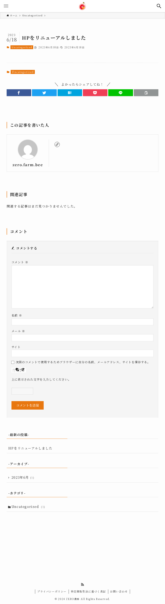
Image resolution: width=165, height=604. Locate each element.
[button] (19, 92)
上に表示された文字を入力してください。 (41, 379)
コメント (19, 262)
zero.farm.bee (27, 165)
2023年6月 (22, 477)
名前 (16, 315)
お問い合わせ (119, 591)
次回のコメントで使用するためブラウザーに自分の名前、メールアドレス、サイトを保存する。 (83, 362)
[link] (57, 144)
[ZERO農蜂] (82, 6)
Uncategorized (21, 47)
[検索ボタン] (159, 6)
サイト (16, 347)
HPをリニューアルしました (30, 448)
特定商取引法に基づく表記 (88, 591)
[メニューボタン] (6, 6)
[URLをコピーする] (146, 92)
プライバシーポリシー (52, 591)
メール (18, 331)
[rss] (82, 584)
